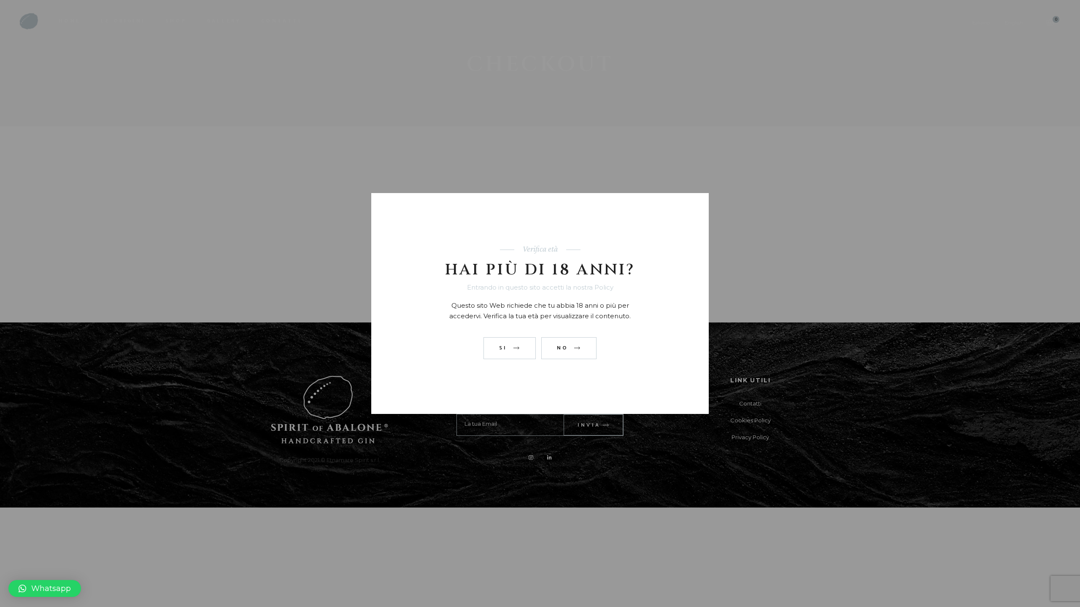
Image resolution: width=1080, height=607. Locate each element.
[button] (44, 588)
